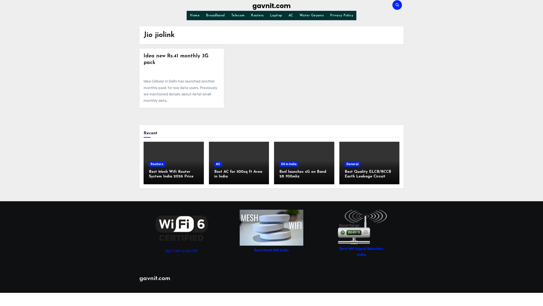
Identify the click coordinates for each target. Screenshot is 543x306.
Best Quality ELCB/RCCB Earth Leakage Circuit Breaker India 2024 (368, 176)
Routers (257, 15)
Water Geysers (311, 15)
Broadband (215, 15)
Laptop (276, 15)
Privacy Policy (341, 15)
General (352, 164)
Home (195, 15)
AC (290, 15)
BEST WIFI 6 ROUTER (181, 251)
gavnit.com (271, 5)
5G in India (289, 164)
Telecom (238, 15)
